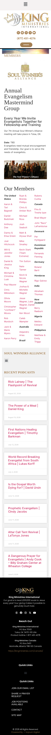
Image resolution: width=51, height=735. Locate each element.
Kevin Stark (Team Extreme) (25, 252)
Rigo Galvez (40, 280)
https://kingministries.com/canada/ (25, 651)
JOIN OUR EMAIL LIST (22, 688)
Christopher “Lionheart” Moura (10, 309)
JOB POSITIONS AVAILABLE (19, 703)
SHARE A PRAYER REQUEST (20, 695)
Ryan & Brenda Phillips (23, 199)
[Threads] (18, 32)
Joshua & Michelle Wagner (24, 289)
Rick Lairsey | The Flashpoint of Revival (22, 383)
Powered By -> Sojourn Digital (25, 732)
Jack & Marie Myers (7, 330)
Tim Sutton (25, 261)
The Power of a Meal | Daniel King (23, 407)
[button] (25, 4)
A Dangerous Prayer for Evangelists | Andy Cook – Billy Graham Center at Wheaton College (25, 561)
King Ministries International (24, 597)
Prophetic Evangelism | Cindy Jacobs (24, 509)
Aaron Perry (10, 338)
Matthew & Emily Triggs (39, 338)
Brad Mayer (40, 217)
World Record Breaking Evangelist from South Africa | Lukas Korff (24, 460)
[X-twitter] (30, 32)
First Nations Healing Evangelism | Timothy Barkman (23, 433)
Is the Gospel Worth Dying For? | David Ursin (24, 486)
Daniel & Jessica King (8, 264)
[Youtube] (34, 32)
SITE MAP (16, 715)
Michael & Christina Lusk (9, 276)
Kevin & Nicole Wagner (23, 278)
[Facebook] (22, 32)
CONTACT (16, 709)
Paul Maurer (10, 284)
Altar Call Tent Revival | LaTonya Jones (24, 533)
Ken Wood (24, 313)
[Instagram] (26, 32)
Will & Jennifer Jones (8, 252)
